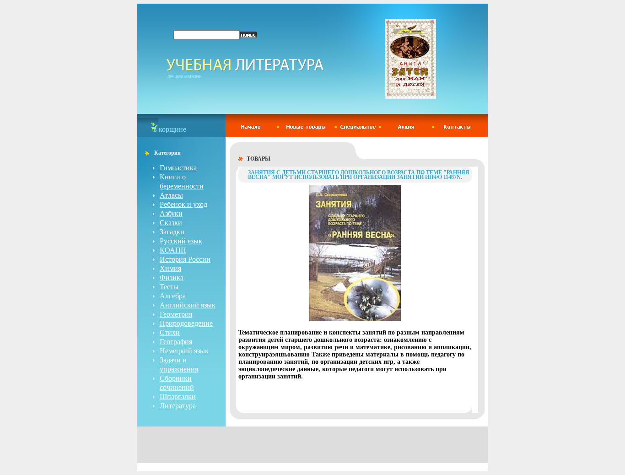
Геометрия (176, 314)
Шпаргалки (178, 396)
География (176, 341)
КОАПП (173, 250)
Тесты (169, 287)
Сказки (171, 223)
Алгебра (173, 296)
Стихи (170, 332)
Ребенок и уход (183, 204)
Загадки (172, 232)
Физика (171, 277)
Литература (178, 406)
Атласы (171, 195)
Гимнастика (178, 168)
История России (185, 259)
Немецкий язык (184, 351)
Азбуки (171, 213)
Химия (170, 268)
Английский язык (188, 305)
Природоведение (186, 323)
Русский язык (181, 241)
